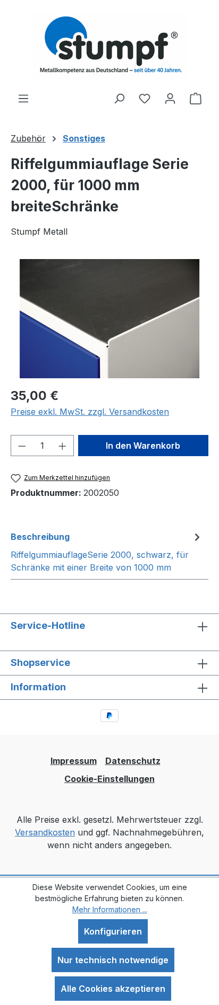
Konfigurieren (113, 931)
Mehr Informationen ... (109, 909)
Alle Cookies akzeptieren (113, 988)
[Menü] (23, 98)
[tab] (107, 551)
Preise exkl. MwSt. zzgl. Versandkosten (90, 411)
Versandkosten (45, 832)
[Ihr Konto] (170, 98)
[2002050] (109, 318)
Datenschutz (133, 760)
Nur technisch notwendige (113, 960)
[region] (109, 318)
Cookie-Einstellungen (109, 778)
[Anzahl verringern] (22, 445)
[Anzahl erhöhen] (63, 445)
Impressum (73, 760)
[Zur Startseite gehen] (109, 46)
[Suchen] (119, 98)
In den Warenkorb (143, 445)
